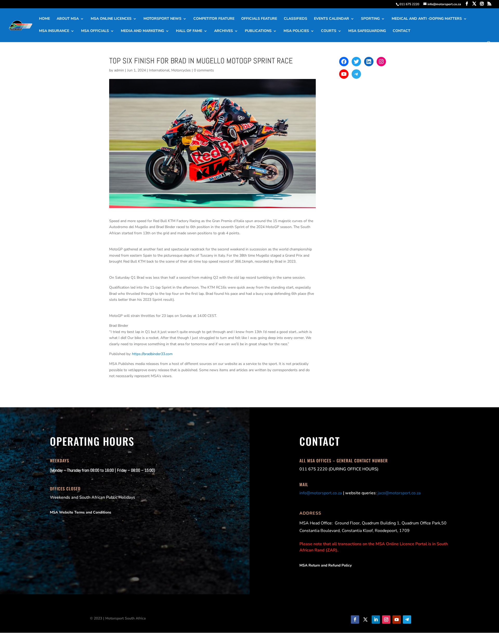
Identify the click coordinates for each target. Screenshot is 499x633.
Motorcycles (181, 70)
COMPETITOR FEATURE (213, 19)
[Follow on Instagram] (386, 619)
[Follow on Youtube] (396, 619)
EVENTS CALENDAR (331, 19)
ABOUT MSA (68, 19)
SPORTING (370, 19)
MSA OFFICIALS (95, 31)
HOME (44, 19)
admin (119, 70)
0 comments (204, 70)
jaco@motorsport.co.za (399, 493)
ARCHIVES (223, 31)
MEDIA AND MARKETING (142, 31)
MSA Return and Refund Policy (325, 565)
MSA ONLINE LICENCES (111, 19)
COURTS (328, 31)
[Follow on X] (365, 619)
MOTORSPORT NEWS (162, 19)
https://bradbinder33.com (152, 353)
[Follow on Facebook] (355, 619)
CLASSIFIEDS (295, 19)
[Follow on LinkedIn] (376, 619)
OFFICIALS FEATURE (259, 19)
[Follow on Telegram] (407, 619)
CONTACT (401, 31)
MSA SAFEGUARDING (367, 31)
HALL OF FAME (189, 31)
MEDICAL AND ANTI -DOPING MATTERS (427, 19)
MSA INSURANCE (54, 31)
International (159, 70)
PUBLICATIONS (258, 31)
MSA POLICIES (296, 31)
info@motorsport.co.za (320, 493)
